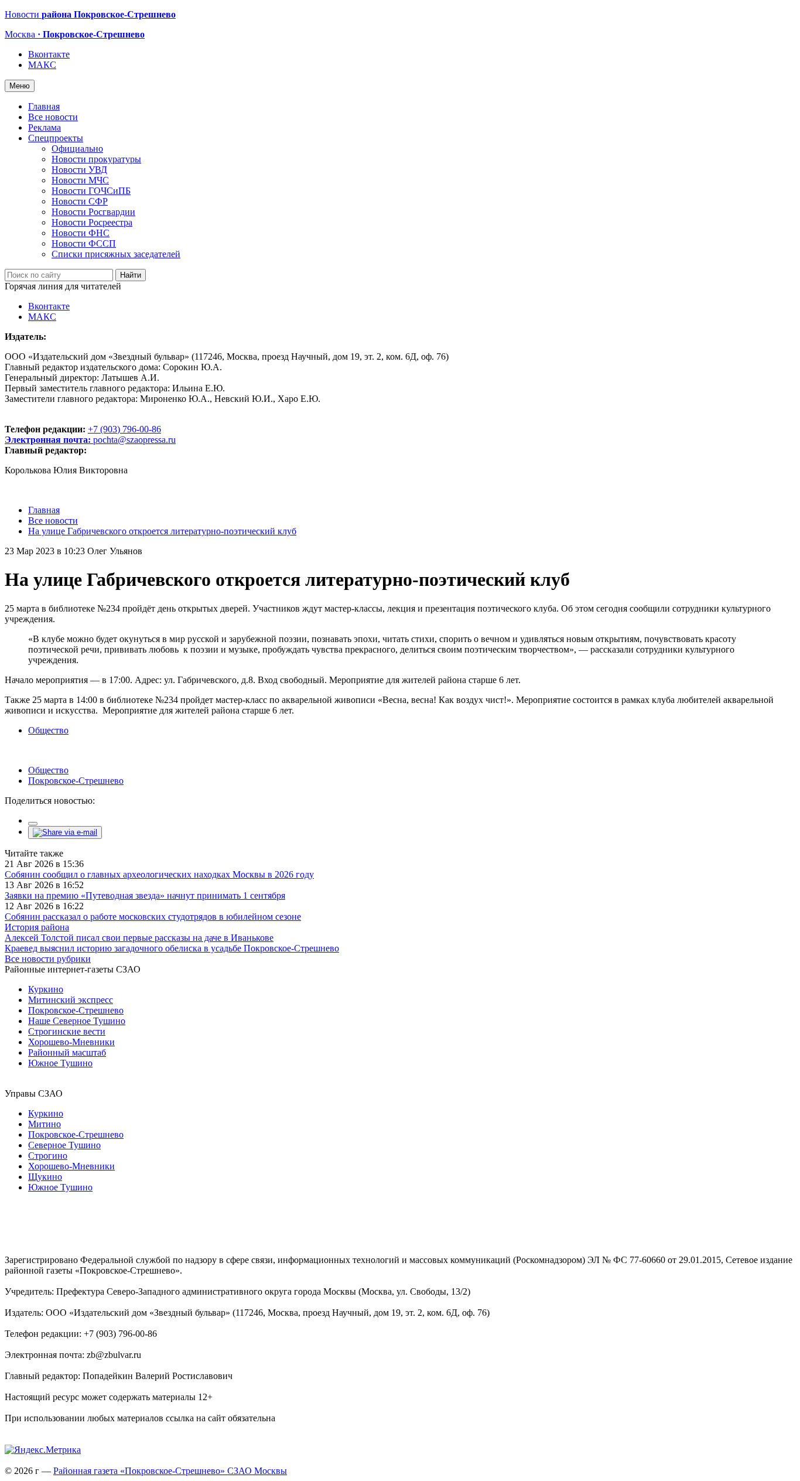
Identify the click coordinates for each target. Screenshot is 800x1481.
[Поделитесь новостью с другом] (65, 832)
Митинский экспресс (70, 1000)
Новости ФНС (81, 233)
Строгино (47, 1156)
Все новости (53, 117)
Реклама (44, 127)
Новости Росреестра (92, 222)
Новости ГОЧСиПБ (91, 191)
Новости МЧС (80, 180)
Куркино (45, 989)
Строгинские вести (66, 1031)
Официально (77, 148)
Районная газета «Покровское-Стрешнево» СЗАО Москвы (170, 1471)
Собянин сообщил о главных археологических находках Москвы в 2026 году (159, 874)
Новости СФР (80, 201)
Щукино (45, 1177)
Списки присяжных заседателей (116, 254)
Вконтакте (49, 54)
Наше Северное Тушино (76, 1021)
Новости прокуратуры (96, 159)
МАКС (42, 65)
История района (37, 927)
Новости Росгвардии (93, 212)
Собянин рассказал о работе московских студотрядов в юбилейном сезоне (153, 917)
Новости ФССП (84, 243)
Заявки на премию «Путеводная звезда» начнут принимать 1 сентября (145, 895)
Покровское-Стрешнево (76, 781)
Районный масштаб (67, 1052)
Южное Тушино (60, 1063)
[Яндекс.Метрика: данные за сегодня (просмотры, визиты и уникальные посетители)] (43, 1450)
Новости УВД (79, 170)
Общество (48, 730)
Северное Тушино (64, 1145)
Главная (44, 106)
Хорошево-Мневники (71, 1042)
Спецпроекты (55, 138)
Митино (44, 1124)
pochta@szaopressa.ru (134, 440)
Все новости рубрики (48, 959)
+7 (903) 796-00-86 (83, 434)
